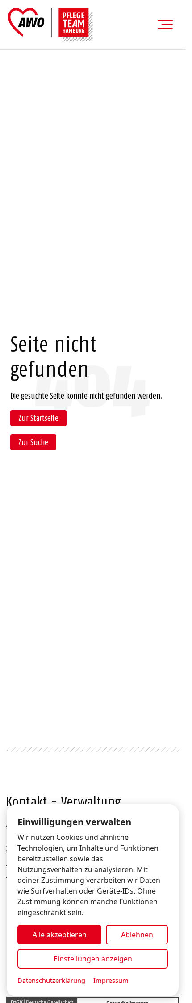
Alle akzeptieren (60, 935)
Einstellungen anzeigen (93, 959)
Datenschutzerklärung (51, 980)
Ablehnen (137, 935)
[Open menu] (165, 24)
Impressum (111, 980)
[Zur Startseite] (50, 24)
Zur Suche (33, 442)
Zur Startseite (38, 418)
